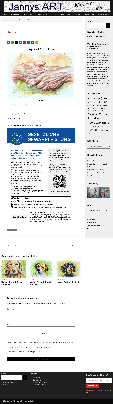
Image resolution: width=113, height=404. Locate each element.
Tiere (92, 130)
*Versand (21, 114)
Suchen (89, 21)
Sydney (32, 401)
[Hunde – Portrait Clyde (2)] (68, 268)
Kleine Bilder (44, 37)
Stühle (94, 126)
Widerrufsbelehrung (93, 229)
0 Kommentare (54, 37)
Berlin (91, 105)
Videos (69, 15)
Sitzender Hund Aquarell (95, 173)
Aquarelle (22, 20)
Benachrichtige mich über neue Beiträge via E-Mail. (25, 352)
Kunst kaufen (28, 15)
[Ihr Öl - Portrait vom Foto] (93, 192)
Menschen (100, 111)
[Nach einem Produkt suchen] (111, 11)
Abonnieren (92, 386)
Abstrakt (94, 98)
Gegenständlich (33, 37)
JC (10, 37)
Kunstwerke (15, 15)
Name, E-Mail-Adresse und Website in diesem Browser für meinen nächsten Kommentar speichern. (41, 343)
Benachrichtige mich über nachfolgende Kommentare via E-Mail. (29, 347)
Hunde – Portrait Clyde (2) (68, 282)
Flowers (95, 108)
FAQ (93, 15)
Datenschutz (91, 222)
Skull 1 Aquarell (13, 245)
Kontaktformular (103, 15)
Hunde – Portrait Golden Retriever (12, 283)
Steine (97, 123)
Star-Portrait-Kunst (98, 118)
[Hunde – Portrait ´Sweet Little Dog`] (41, 268)
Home (6, 15)
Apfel (106, 99)
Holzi (91, 111)
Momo (72, 245)
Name (9, 325)
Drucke (55, 15)
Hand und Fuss (12, 230)
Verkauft (77, 15)
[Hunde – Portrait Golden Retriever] (13, 268)
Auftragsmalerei (42, 15)
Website (45, 334)
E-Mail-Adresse (12, 334)
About (87, 15)
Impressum (91, 219)
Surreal (101, 126)
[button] (8, 42)
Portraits (94, 114)
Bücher (98, 105)
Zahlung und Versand (94, 226)
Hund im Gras (91, 176)
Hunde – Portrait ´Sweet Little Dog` (40, 283)
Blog (62, 15)
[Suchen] (108, 25)
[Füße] (104, 192)
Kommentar (11, 309)
